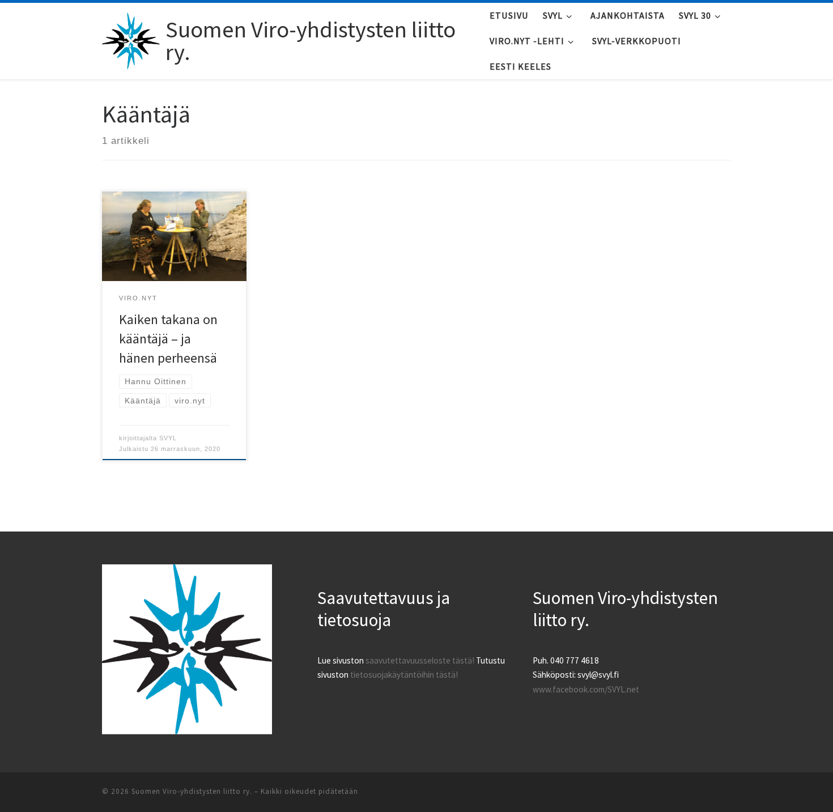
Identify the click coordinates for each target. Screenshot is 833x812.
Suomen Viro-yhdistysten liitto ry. (191, 791)
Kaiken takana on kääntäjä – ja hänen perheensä (168, 339)
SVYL (168, 438)
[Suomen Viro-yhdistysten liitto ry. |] (132, 38)
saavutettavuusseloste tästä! (420, 660)
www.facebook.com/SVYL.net (586, 689)
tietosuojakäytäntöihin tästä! (404, 674)
